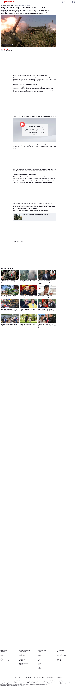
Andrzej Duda (21, 656)
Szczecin (39, 658)
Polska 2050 (59, 660)
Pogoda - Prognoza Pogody (4, 656)
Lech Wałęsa (21, 664)
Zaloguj (70, 1)
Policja (1, 655)
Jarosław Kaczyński (22, 651)
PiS (57, 651)
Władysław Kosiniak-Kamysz (24, 663)
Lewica (58, 658)
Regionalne (42, 1)
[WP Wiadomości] (10, 2)
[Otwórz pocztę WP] (62, 2)
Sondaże (1, 659)
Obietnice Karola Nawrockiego (5, 660)
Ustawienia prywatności (56, 677)
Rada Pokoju (2, 654)
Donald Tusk (21, 658)
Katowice (39, 667)
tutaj (23, 685)
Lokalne (39, 651)
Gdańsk (39, 660)
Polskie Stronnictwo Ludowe (61, 655)
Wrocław (39, 654)
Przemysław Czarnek (22, 654)
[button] (65, 2)
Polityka (50, 1)
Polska (17, 1)
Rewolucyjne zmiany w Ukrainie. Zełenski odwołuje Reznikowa (33, 210)
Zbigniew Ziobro (22, 655)
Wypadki (1, 658)
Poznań (39, 659)
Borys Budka (21, 660)
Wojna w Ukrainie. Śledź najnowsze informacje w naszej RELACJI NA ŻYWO (31, 75)
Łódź (39, 656)
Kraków (39, 655)
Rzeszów (39, 668)
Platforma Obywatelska (61, 654)
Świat (23, 1)
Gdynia (39, 664)
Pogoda (36, 1)
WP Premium (29, 1)
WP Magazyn (2, 651)
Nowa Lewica (59, 659)
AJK (7, 49)
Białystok (39, 663)
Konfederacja (59, 656)
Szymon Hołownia (22, 659)
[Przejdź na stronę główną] (2, 2)
